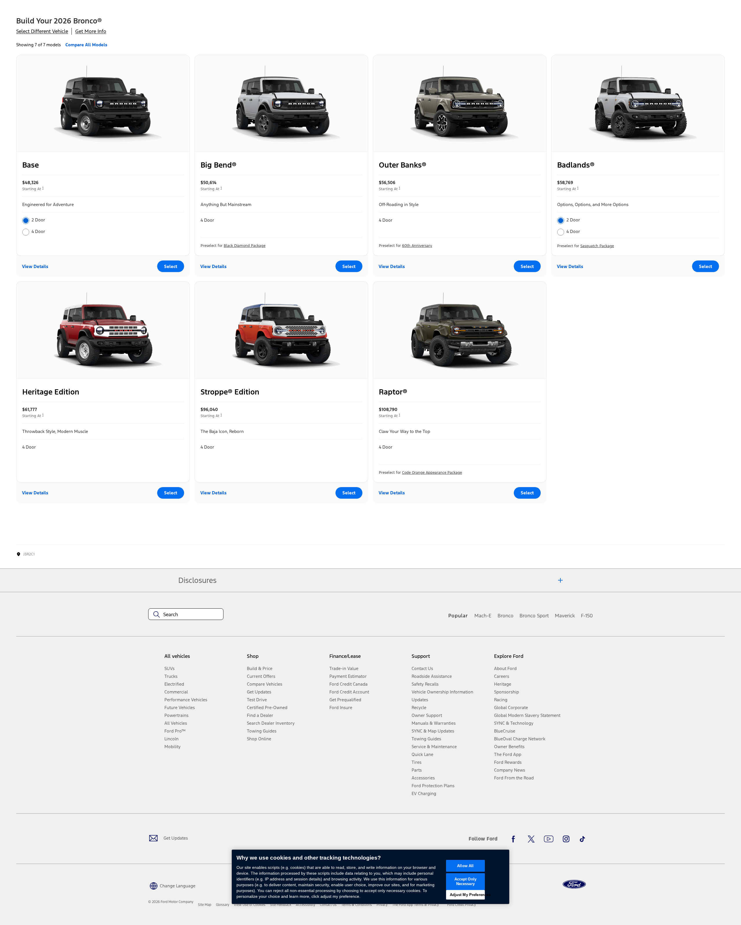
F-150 (587, 615)
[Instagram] (566, 839)
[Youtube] (548, 839)
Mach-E (482, 615)
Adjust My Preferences (467, 895)
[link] (204, 905)
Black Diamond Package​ (244, 245)
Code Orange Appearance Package (432, 472)
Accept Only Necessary (465, 881)
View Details (35, 266)
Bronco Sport (534, 615)
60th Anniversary (417, 245)
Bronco (505, 615)
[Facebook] (514, 839)
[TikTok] (582, 839)
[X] (531, 839)
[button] (171, 885)
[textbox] (186, 614)
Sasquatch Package (597, 246)
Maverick (565, 615)
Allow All (465, 866)
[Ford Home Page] (574, 884)
